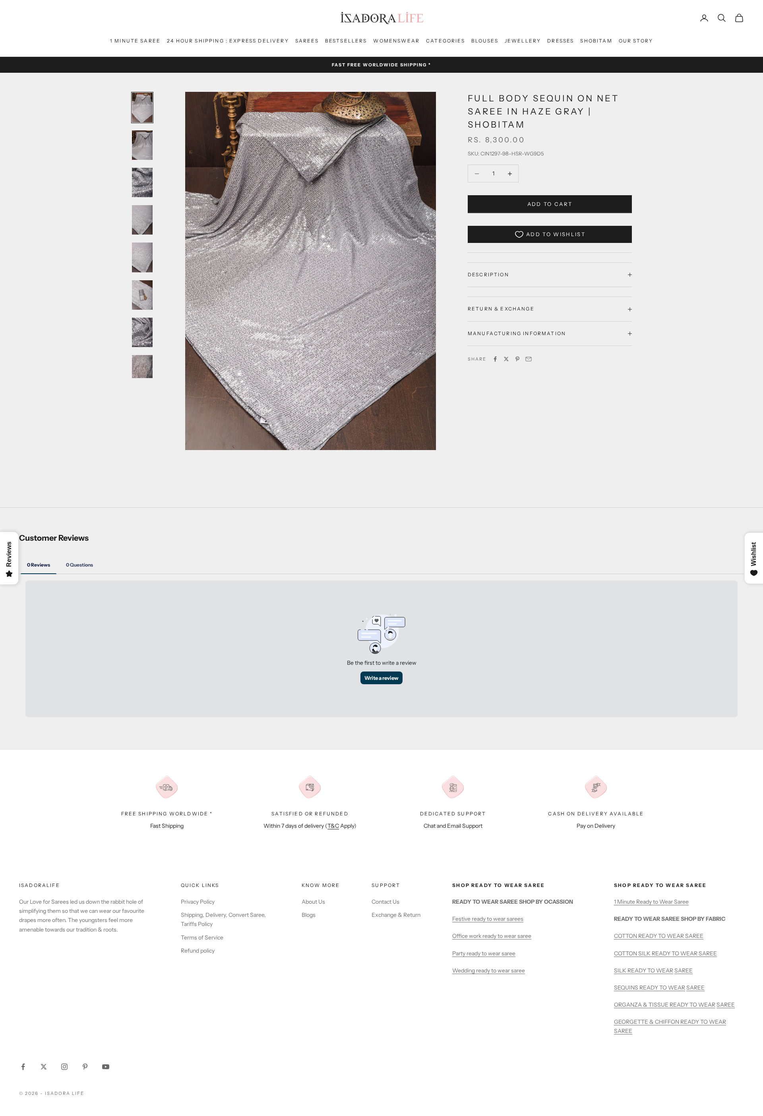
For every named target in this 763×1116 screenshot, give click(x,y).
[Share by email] (528, 359)
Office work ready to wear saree (491, 935)
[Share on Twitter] (506, 359)
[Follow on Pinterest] (85, 1067)
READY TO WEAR (650, 970)
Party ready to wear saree (483, 953)
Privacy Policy (198, 901)
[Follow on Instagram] (64, 1067)
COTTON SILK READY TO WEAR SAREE (665, 953)
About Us (313, 901)
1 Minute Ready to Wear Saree (651, 901)
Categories (445, 41)
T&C (333, 825)
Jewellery (523, 41)
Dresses (560, 41)
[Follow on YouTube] (106, 1067)
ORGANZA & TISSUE (642, 1004)
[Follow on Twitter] (44, 1067)
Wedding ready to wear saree (488, 970)
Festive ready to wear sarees (487, 918)
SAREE (683, 970)
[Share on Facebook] (495, 359)
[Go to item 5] (142, 257)
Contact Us (385, 901)
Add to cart (550, 204)
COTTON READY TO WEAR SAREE (658, 935)
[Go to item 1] (142, 107)
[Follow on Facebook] (23, 1067)
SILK (620, 970)
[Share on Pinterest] (517, 359)
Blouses (484, 41)
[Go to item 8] (142, 369)
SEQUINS (626, 987)
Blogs (309, 914)
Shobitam (596, 41)
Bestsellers (346, 41)
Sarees (307, 41)
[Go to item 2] (142, 145)
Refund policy (198, 950)
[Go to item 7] (142, 332)
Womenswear (396, 41)
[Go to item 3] (142, 182)
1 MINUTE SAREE (135, 41)
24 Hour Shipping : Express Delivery (228, 41)
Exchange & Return (396, 914)
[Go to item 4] (142, 219)
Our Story (636, 41)
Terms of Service (202, 937)
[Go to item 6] (142, 295)
